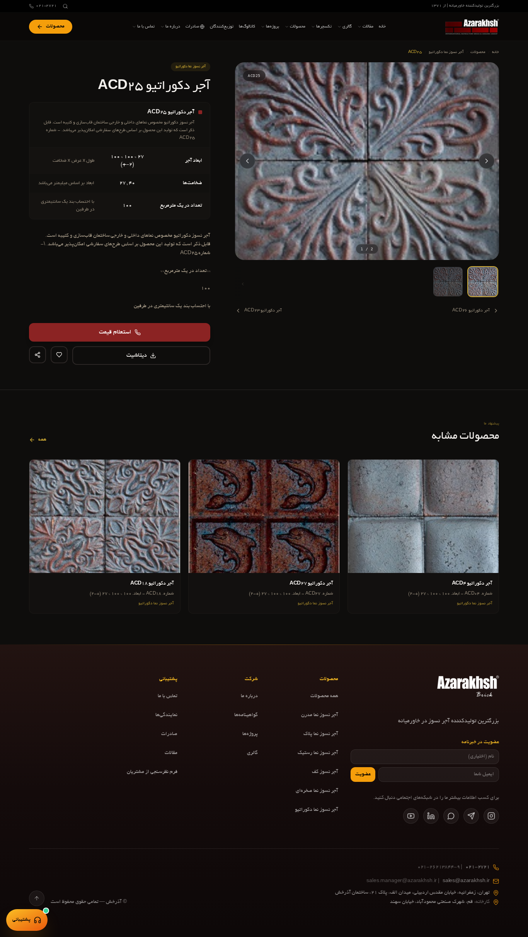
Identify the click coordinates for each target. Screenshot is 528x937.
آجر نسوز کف (325, 772)
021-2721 (46, 6)
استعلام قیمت (115, 332)
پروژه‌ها (250, 734)
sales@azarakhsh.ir (428, 881)
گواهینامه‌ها (246, 715)
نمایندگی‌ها (166, 715)
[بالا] (36, 898)
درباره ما (249, 696)
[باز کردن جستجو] (65, 6)
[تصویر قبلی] (486, 161)
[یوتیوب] (411, 816)
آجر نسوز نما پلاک (320, 734)
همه (42, 440)
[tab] (482, 281)
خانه (495, 52)
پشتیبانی (21, 920)
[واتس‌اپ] (451, 816)
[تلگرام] (471, 816)
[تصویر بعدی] (247, 161)
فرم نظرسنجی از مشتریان (152, 772)
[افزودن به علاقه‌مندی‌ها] (59, 354)
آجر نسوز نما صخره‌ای (317, 791)
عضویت (363, 774)
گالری (252, 753)
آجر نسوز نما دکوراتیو (446, 52)
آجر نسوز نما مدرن (319, 715)
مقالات (171, 753)
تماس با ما (167, 696)
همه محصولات (324, 696)
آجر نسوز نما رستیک (318, 753)
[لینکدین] (431, 816)
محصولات (477, 52)
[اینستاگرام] (491, 816)
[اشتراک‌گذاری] (37, 354)
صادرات (169, 734)
